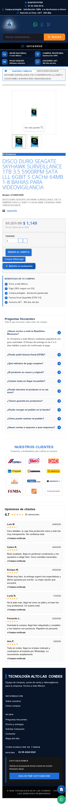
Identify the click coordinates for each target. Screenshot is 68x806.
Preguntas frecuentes (16, 719)
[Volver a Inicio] (6, 71)
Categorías (35, 46)
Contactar (10, 734)
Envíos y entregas (15, 724)
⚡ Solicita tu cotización (19, 266)
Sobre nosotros (13, 701)
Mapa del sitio (12, 738)
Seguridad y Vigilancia (22, 71)
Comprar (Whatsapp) (14, 259)
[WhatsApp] (35, 24)
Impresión (12, 211)
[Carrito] (48, 24)
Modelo (6, 195)
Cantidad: (10, 236)
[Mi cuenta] (42, 24)
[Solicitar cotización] (61, 789)
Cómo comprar (13, 706)
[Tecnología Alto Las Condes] (17, 24)
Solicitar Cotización (15, 729)
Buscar (56, 37)
